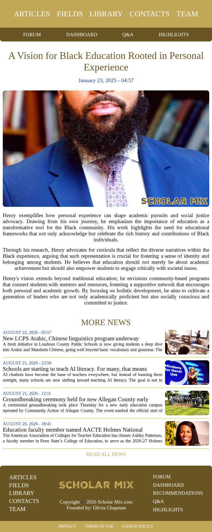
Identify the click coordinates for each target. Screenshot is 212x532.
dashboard (81, 34)
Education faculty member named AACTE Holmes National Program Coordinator (73, 430)
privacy (67, 526)
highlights (174, 34)
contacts (149, 13)
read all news (106, 454)
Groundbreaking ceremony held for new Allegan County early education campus (76, 399)
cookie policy (137, 526)
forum (32, 34)
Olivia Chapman (109, 507)
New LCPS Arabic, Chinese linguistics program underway (71, 338)
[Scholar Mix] (96, 484)
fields (70, 13)
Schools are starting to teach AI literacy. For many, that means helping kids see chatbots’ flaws (75, 369)
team (187, 13)
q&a (127, 34)
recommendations (178, 493)
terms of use (99, 526)
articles (32, 13)
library (106, 13)
